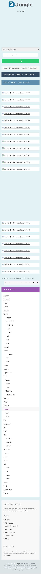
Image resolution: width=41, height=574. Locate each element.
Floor (5, 435)
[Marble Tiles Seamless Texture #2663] (16, 134)
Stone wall (9, 354)
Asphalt (6, 296)
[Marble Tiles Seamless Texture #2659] (16, 162)
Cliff (6, 358)
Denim (7, 471)
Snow (5, 457)
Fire (4, 428)
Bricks (5, 365)
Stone (5, 351)
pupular (27, 82)
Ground (6, 347)
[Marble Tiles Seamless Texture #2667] (16, 107)
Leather (6, 369)
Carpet (7, 475)
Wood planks (10, 321)
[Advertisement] (20, 31)
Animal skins (7, 490)
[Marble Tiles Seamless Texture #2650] (16, 271)
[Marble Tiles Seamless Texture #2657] (16, 223)
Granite (5, 310)
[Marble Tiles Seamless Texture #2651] (16, 265)
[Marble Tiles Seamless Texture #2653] (16, 251)
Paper (5, 303)
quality (20, 82)
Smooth (8, 318)
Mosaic (6, 406)
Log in (21, 11)
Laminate (8, 438)
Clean (9, 332)
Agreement (9, 536)
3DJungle (17, 564)
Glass (5, 460)
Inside (7, 384)
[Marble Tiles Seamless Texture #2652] (16, 258)
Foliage (6, 398)
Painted (10, 325)
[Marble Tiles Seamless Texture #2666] (16, 114)
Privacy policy (10, 532)
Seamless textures (11, 526)
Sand (5, 431)
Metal (7, 387)
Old (8, 329)
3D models (9, 523)
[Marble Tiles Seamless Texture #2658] (16, 169)
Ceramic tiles (10, 395)
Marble (6, 409)
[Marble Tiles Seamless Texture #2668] (16, 100)
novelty (13, 82)
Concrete (6, 299)
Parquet (8, 446)
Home (7, 520)
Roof (5, 376)
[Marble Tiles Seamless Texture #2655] (16, 237)
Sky (4, 420)
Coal (5, 486)
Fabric (5, 464)
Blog (7, 539)
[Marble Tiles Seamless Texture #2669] (16, 93)
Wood (5, 314)
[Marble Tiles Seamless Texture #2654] (16, 244)
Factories (8, 529)
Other (7, 343)
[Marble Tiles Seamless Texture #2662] (16, 141)
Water (5, 307)
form (9, 555)
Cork (7, 340)
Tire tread (6, 449)
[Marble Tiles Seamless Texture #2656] (16, 230)
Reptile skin (7, 373)
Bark (7, 336)
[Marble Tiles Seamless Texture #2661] (16, 148)
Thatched (8, 391)
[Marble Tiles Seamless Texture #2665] (16, 121)
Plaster (5, 493)
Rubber (5, 453)
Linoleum (8, 442)
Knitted (7, 468)
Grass (5, 482)
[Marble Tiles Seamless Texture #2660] (16, 155)
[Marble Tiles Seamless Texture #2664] (16, 127)
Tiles (7, 413)
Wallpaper (6, 424)
